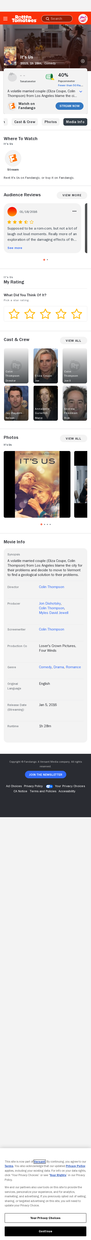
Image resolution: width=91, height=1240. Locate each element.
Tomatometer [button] (28, 81)
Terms (9, 1166)
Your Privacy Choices (70, 786)
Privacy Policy (75, 1166)
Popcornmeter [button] (66, 81)
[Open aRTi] (83, 19)
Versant (39, 1161)
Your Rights (58, 1175)
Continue (45, 1231)
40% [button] (63, 75)
